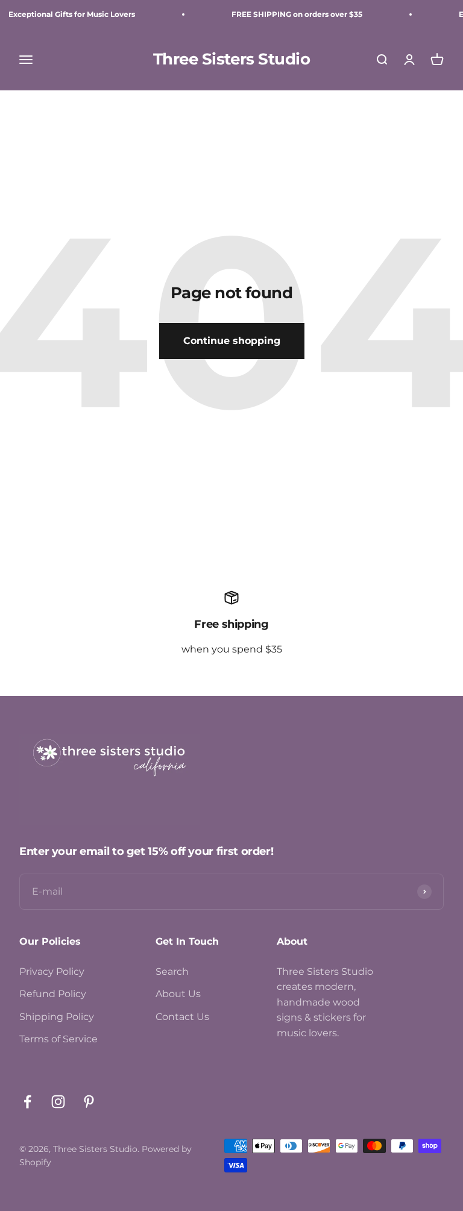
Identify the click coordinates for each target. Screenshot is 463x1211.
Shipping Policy (56, 1016)
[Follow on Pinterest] (89, 1102)
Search (172, 971)
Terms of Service (58, 1039)
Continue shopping (231, 340)
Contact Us (182, 1016)
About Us (178, 994)
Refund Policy (52, 994)
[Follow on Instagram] (58, 1102)
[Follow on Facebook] (27, 1102)
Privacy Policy (51, 971)
